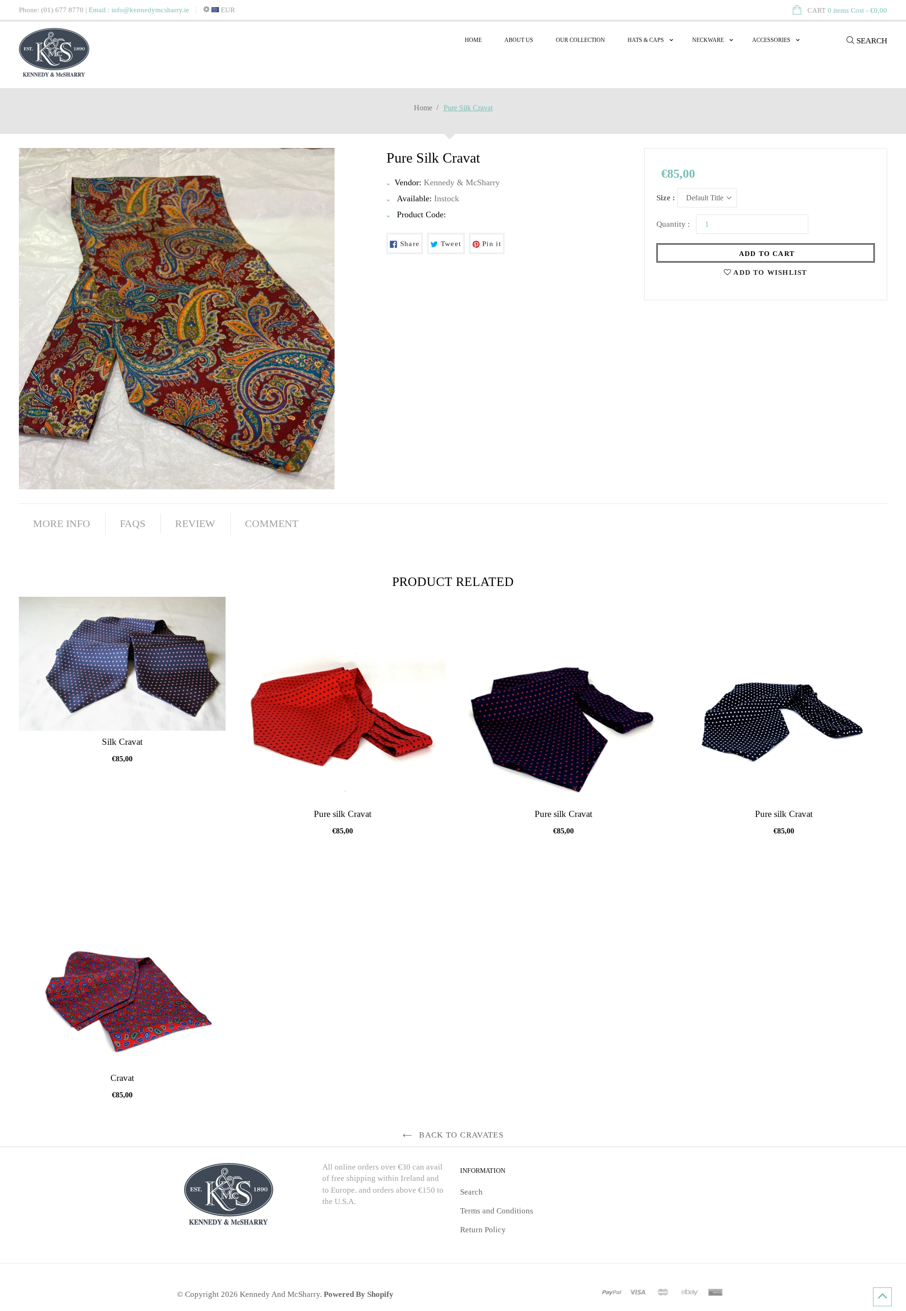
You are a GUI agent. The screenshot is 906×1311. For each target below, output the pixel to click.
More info (61, 523)
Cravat (122, 1078)
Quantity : (673, 224)
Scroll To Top (882, 1296)
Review (195, 523)
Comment (271, 523)
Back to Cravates (460, 1134)
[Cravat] (122, 963)
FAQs (132, 523)
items (847, 10)
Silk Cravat (122, 742)
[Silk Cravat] (122, 664)
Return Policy (483, 1229)
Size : (665, 197)
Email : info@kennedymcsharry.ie (139, 10)
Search (471, 1191)
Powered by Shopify (359, 1294)
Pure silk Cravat (342, 814)
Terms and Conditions (496, 1210)
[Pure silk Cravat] (343, 700)
